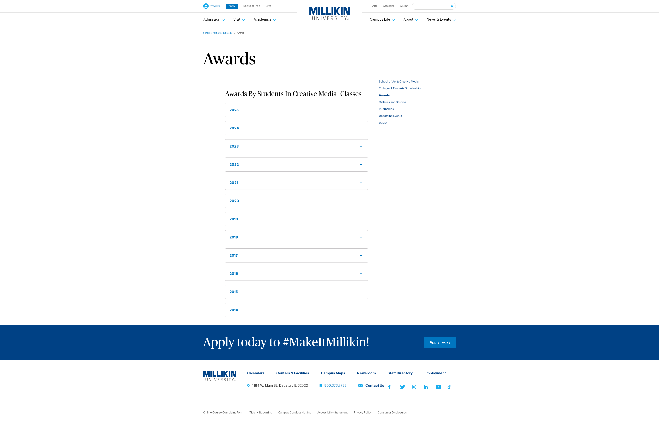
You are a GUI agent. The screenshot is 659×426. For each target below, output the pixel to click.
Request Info (251, 6)
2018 (233, 237)
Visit (237, 19)
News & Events (439, 19)
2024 (234, 128)
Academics (263, 19)
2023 (234, 146)
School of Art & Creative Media (218, 33)
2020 (234, 201)
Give (268, 6)
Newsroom (366, 373)
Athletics (389, 6)
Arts (375, 6)
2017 (233, 255)
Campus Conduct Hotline (294, 412)
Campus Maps (333, 373)
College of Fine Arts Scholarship (400, 88)
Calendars (255, 373)
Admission (212, 19)
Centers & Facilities (292, 373)
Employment (435, 373)
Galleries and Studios (392, 102)
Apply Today (440, 342)
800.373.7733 (335, 385)
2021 (233, 182)
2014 (233, 310)
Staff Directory (400, 373)
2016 (233, 273)
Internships (386, 109)
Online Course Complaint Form (223, 412)
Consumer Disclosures (392, 412)
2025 (234, 110)
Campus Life (380, 19)
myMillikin (215, 6)
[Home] (329, 13)
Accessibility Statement (332, 412)
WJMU (383, 122)
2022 (234, 164)
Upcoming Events (390, 116)
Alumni (404, 6)
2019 (233, 219)
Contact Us (374, 385)
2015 (233, 292)
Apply (232, 6)
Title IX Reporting (260, 412)
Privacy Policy (363, 412)
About (408, 19)
